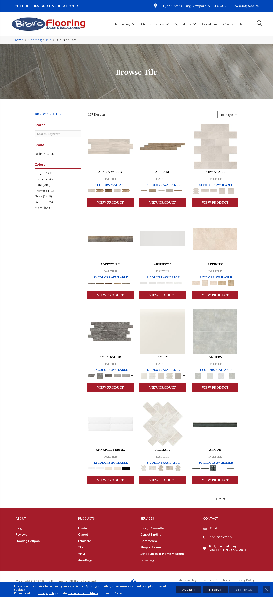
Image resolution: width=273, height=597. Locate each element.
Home (18, 40)
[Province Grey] (178, 467)
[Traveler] (110, 238)
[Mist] (215, 330)
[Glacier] (221, 375)
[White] (162, 330)
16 (233, 499)
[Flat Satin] (162, 238)
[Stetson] (178, 190)
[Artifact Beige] (161, 467)
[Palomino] (162, 146)
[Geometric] (169, 282)
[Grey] (178, 375)
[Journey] (108, 282)
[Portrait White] (215, 145)
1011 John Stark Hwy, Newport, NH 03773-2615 (194, 6)
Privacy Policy (245, 580)
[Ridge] (108, 190)
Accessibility (187, 580)
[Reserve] (161, 190)
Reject (215, 589)
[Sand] (108, 467)
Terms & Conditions (216, 580)
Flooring (34, 40)
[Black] (126, 467)
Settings (243, 589)
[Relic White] (163, 423)
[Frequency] (161, 282)
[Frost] (210, 375)
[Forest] (126, 282)
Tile (48, 40)
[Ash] (110, 145)
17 (238, 499)
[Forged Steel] (215, 423)
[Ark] (100, 190)
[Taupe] (161, 375)
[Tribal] (178, 282)
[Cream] (215, 238)
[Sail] (110, 423)
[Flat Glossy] (152, 282)
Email (213, 528)
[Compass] (117, 282)
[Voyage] (100, 282)
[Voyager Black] (110, 330)
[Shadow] (232, 375)
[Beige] (222, 282)
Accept (188, 589)
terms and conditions (83, 593)
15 (228, 499)
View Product (110, 202)
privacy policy (46, 593)
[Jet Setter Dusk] (117, 375)
